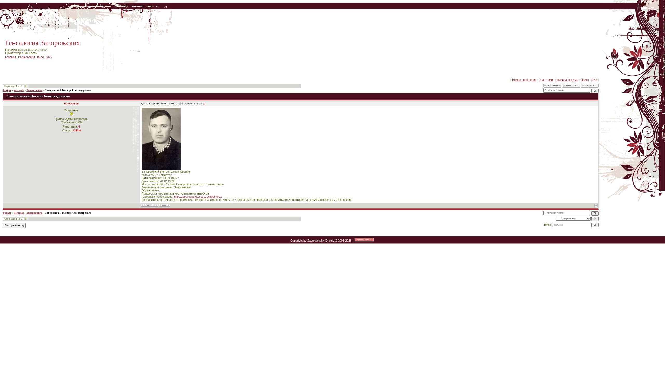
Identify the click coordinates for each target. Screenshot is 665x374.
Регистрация (26, 56)
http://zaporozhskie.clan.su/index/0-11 (198, 196)
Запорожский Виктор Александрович (68, 90)
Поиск (585, 79)
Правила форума (566, 79)
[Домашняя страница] (164, 205)
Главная (10, 56)
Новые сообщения (524, 79)
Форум (7, 90)
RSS (49, 56)
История (19, 90)
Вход (40, 56)
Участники (546, 79)
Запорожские (34, 90)
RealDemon (71, 103)
